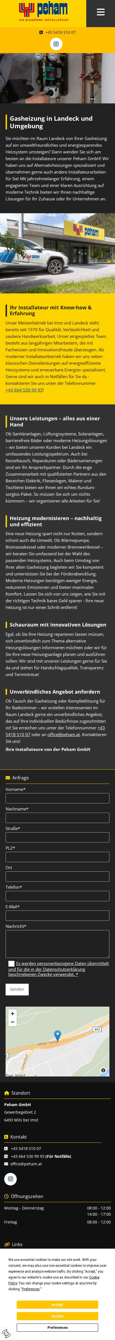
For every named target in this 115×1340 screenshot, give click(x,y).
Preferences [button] (31, 1289)
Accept (57, 1305)
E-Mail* (13, 906)
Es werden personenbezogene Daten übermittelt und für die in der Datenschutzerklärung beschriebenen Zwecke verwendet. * (58, 968)
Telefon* (14, 887)
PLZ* (10, 847)
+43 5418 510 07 (26, 1148)
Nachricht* (16, 926)
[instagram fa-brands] (56, 44)
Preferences (57, 1328)
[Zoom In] (12, 1013)
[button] (100, 12)
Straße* (13, 828)
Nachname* (17, 808)
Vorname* (15, 789)
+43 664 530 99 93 (24, 390)
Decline (57, 1316)
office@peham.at (63, 734)
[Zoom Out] (12, 1022)
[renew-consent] (6, 1333)
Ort (9, 867)
